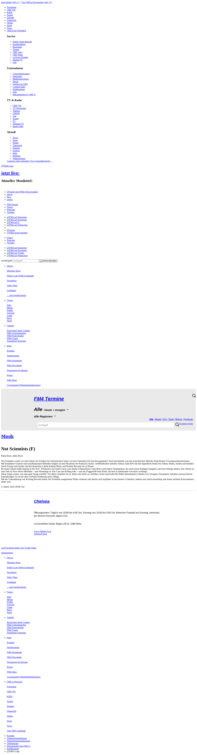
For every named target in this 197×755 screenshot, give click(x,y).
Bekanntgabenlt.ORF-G (24, 94)
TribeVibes (12, 285)
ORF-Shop (18, 55)
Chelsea (42, 501)
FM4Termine (49, 398)
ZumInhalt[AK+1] (10, 2)
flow (9, 197)
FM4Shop (12, 380)
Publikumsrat (19, 89)
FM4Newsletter (14, 365)
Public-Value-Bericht (22, 42)
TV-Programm (19, 108)
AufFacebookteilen (10, 548)
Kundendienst (19, 44)
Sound (10, 15)
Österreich (11, 20)
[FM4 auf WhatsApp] (17, 225)
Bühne (178, 419)
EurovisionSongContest (18, 330)
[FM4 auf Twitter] (15, 253)
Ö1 (14, 121)
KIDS (9, 12)
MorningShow (14, 271)
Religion (16, 156)
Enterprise (17, 76)
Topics (10, 300)
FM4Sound (12, 204)
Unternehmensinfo (21, 74)
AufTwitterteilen (28, 548)
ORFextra (17, 52)
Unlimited (11, 290)
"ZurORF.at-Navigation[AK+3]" (36, 2)
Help (15, 153)
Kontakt (10, 351)
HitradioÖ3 (18, 124)
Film (9, 305)
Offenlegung (12, 743)
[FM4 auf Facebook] (17, 220)
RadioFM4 (18, 126)
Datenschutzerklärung (17, 738)
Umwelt (10, 313)
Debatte (10, 17)
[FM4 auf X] (13, 222)
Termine (10, 212)
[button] (22, 192)
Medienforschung (21, 79)
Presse (15, 81)
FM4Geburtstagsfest (16, 333)
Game (9, 315)
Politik (10, 310)
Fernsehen (11, 7)
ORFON (11, 10)
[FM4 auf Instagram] (17, 217)
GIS (14, 62)
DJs (165, 419)
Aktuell (10, 325)
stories (10, 199)
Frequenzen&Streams (17, 370)
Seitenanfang (7, 553)
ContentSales (19, 87)
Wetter (10, 23)
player (10, 194)
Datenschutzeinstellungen (18, 741)
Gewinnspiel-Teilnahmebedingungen (24, 385)
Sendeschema (13, 355)
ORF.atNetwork (14, 682)
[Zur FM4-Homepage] (7, 166)
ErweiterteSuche (186, 424)
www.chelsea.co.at (42, 531)
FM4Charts (12, 338)
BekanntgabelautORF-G (18, 746)
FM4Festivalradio (15, 336)
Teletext (16, 111)
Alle (151, 419)
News (9, 28)
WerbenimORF (20, 84)
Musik (10, 308)
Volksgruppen (19, 158)
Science (16, 150)
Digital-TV (18, 60)
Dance (10, 207)
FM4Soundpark (14, 360)
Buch (9, 318)
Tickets (16, 49)
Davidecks (12, 280)
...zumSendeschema (16, 295)
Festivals (188, 419)
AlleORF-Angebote (16, 731)
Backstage (17, 47)
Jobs (15, 92)
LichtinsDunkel (20, 57)
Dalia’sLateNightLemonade (20, 276)
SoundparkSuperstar (16, 341)
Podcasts (11, 209)
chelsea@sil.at (40, 534)
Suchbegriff (6, 260)
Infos (9, 346)
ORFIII (16, 113)
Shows (10, 266)
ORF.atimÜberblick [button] (16, 30)
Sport (9, 25)
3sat (14, 116)
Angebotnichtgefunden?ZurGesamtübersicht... (29, 161)
